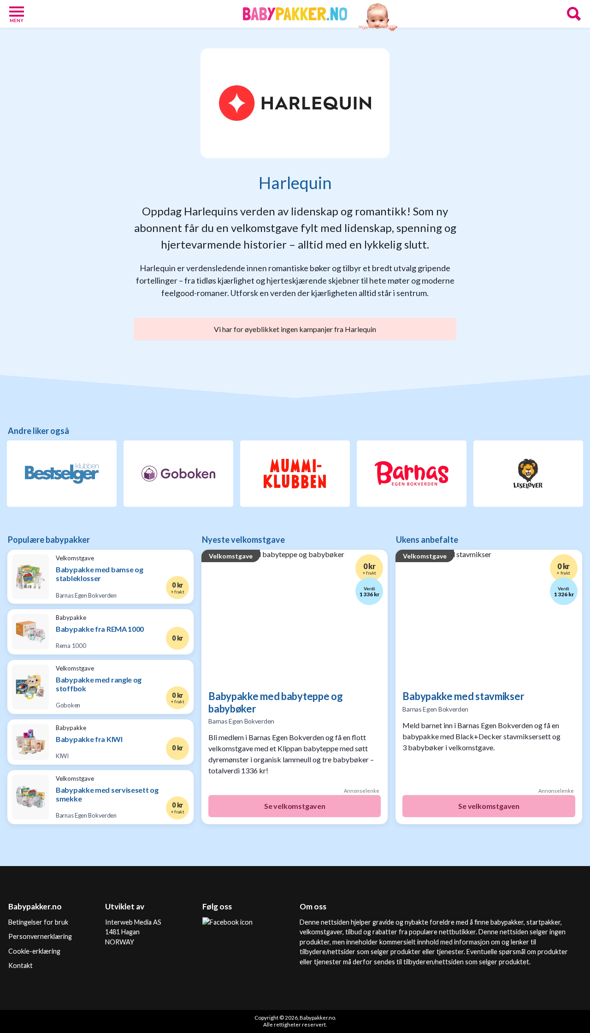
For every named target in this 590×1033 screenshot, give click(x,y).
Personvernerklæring (40, 936)
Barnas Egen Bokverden (241, 721)
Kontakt (20, 965)
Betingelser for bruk (38, 922)
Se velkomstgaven (294, 805)
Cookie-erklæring (34, 951)
